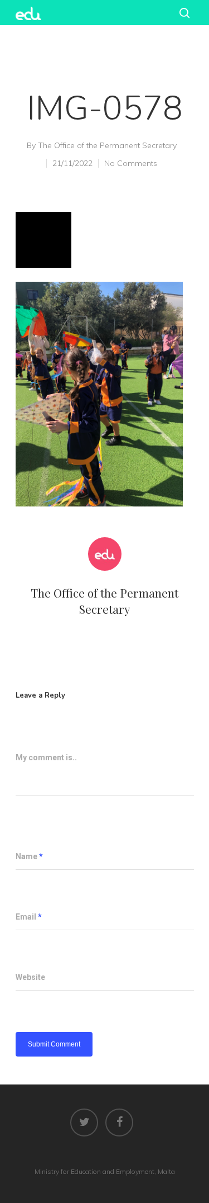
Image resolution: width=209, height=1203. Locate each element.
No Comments (130, 163)
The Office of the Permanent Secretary (107, 145)
